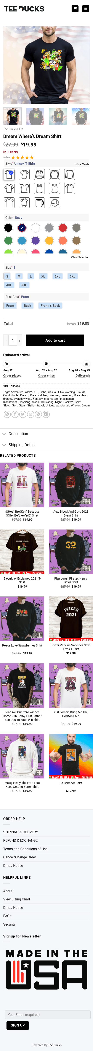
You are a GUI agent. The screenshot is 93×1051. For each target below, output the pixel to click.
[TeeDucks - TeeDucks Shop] (24, 9)
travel (40, 405)
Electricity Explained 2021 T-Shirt (22, 580)
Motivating (47, 402)
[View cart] (75, 8)
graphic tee (51, 398)
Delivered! (82, 375)
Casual (52, 392)
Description (18, 434)
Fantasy (37, 398)
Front (10, 305)
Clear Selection (80, 257)
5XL (24, 285)
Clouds (81, 392)
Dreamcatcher (38, 395)
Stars (22, 405)
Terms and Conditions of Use (25, 849)
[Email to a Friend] (30, 414)
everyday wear (22, 398)
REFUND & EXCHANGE (20, 840)
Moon (35, 402)
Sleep (6, 405)
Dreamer (54, 395)
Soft (14, 405)
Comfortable (10, 395)
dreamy (7, 398)
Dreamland (80, 395)
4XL (9, 285)
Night (58, 402)
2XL (57, 276)
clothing (70, 392)
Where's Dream (80, 405)
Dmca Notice (13, 866)
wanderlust (62, 405)
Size (10, 267)
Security (9, 924)
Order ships (46, 375)
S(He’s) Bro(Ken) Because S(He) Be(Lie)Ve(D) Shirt (22, 513)
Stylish (31, 405)
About (7, 891)
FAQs (7, 916)
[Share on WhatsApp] (7, 414)
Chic (61, 392)
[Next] (83, 65)
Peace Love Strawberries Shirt (22, 645)
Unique (50, 405)
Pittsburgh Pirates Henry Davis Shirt (70, 580)
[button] (85, 8)
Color (13, 217)
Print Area (17, 296)
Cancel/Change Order (19, 857)
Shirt (78, 402)
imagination (66, 398)
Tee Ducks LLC (13, 129)
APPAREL (31, 392)
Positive (68, 402)
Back (27, 305)
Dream (24, 395)
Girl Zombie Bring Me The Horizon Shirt (71, 714)
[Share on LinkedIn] (46, 414)
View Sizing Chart (16, 899)
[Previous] (10, 65)
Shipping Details (22, 445)
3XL (72, 276)
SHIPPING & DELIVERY (20, 832)
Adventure (17, 392)
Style (20, 163)
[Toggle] (4, 434)
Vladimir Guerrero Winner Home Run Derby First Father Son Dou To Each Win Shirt (22, 715)
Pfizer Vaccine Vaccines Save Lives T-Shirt (70, 647)
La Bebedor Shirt (71, 783)
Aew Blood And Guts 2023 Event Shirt (70, 513)
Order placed (12, 375)
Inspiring (25, 402)
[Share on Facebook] (15, 414)
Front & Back (50, 305)
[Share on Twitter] (22, 414)
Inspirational (10, 402)
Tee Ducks (55, 1045)
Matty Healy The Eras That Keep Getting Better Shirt (22, 784)
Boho (43, 392)
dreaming (66, 395)
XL (43, 276)
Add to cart (55, 340)
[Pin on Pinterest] (38, 414)
